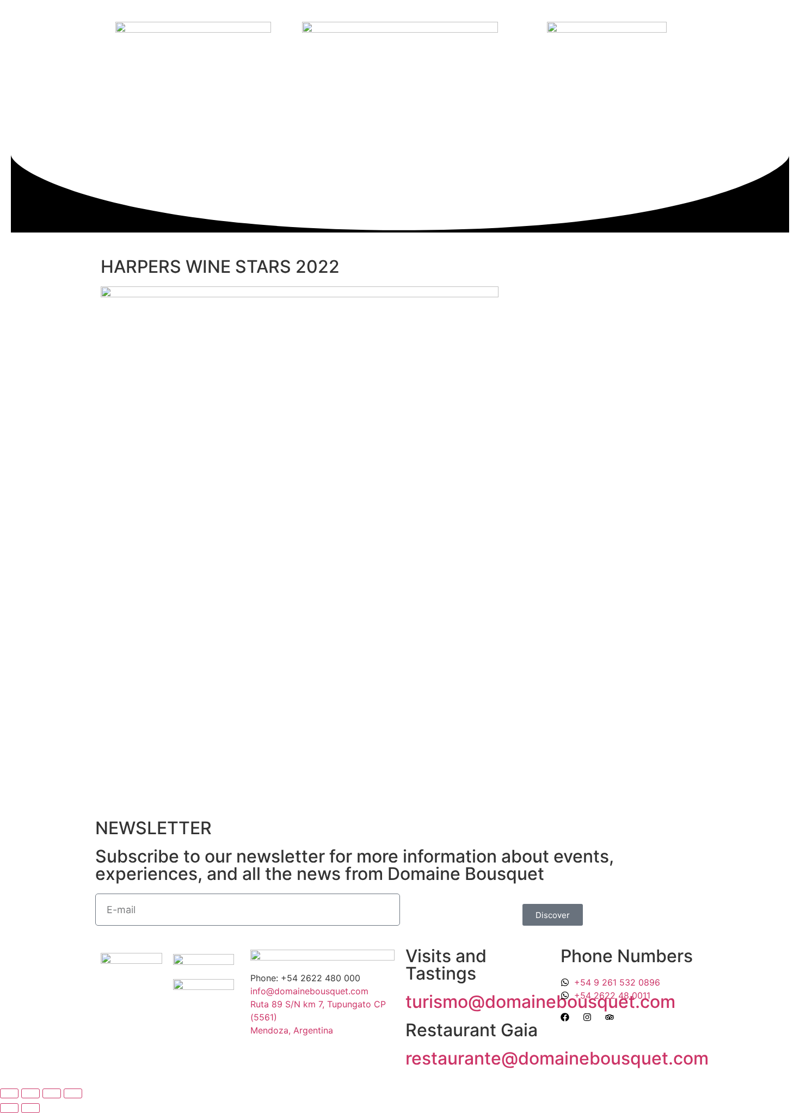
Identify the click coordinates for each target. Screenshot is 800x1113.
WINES (188, 110)
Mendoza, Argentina (291, 1030)
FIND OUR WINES (136, 132)
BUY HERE (357, 132)
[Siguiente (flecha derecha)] (30, 1108)
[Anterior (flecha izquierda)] (9, 1108)
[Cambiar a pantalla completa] (30, 1093)
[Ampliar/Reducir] (9, 1093)
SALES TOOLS (246, 132)
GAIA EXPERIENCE (247, 110)
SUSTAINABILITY (324, 110)
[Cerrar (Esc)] (73, 1093)
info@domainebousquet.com (309, 991)
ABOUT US (143, 110)
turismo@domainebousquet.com (540, 1001)
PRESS (194, 132)
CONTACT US (299, 132)
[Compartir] (51, 1093)
